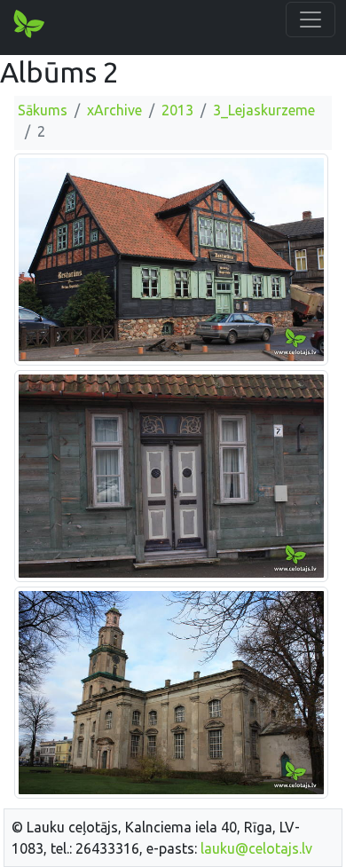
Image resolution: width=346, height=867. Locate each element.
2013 (177, 110)
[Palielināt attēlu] (171, 258)
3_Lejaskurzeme (264, 110)
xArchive (114, 110)
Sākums (42, 110)
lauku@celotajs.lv (256, 848)
